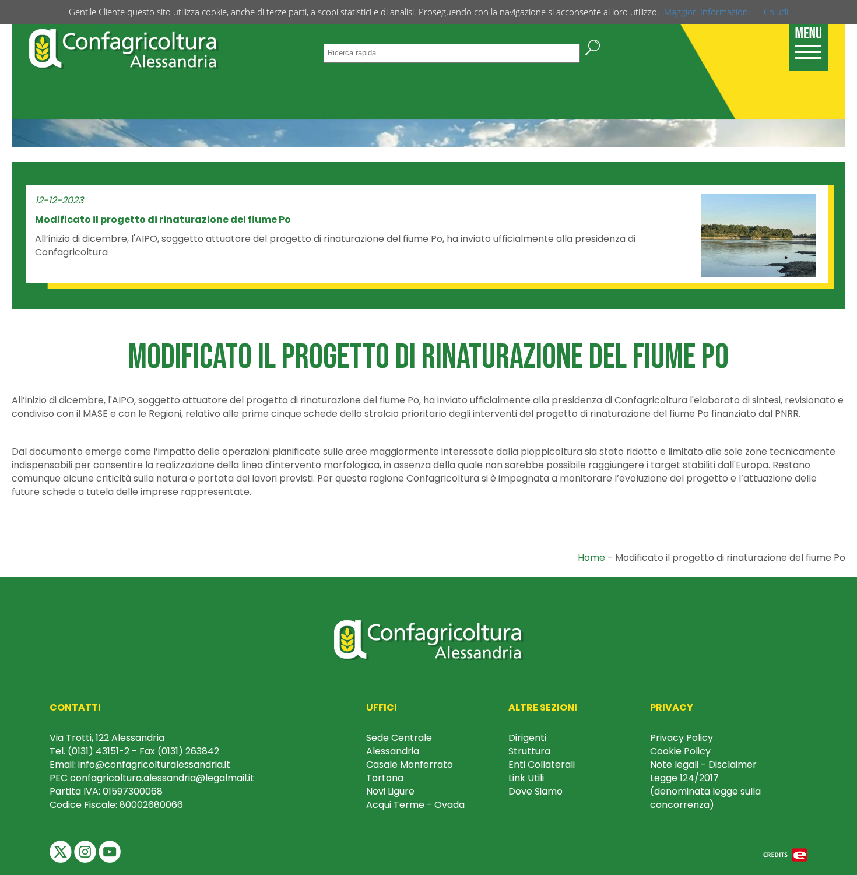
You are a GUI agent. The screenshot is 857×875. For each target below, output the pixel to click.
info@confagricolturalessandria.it (154, 764)
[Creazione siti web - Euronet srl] (785, 854)
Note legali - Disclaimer (703, 764)
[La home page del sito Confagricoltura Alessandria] (124, 48)
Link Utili (526, 778)
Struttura (529, 751)
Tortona (384, 778)
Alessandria (392, 751)
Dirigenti (527, 737)
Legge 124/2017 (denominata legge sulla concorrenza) (705, 791)
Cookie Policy (680, 751)
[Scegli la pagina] (808, 41)
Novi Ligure (390, 791)
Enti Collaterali (541, 764)
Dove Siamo (535, 791)
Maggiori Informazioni (707, 11)
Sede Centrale (399, 737)
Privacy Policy (681, 737)
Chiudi (776, 11)
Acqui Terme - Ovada (415, 804)
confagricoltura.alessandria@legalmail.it (162, 778)
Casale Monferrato (409, 764)
